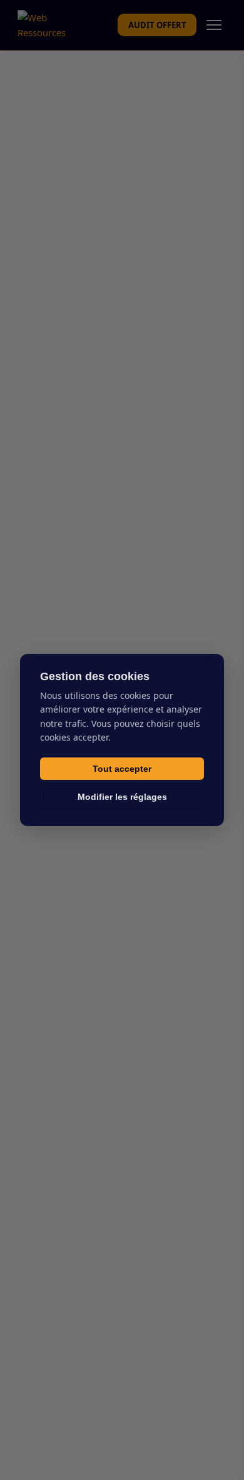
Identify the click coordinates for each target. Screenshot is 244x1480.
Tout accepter (122, 769)
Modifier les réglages (122, 797)
